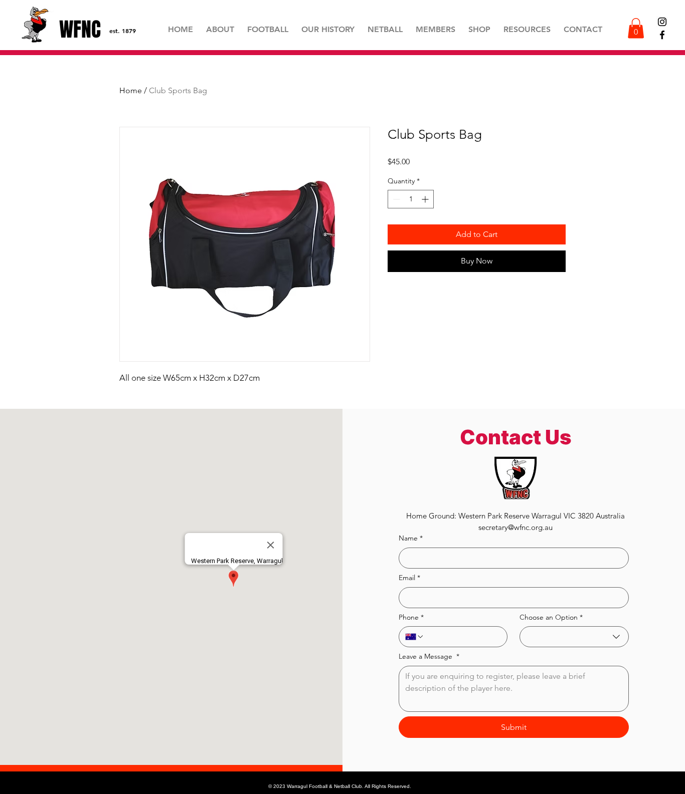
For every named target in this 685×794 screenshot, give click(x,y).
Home (130, 90)
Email (409, 577)
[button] (527, 29)
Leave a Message (429, 656)
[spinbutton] (411, 199)
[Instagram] (662, 22)
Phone (411, 617)
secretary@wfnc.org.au (515, 527)
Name (411, 538)
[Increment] (426, 199)
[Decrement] (395, 199)
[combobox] (574, 636)
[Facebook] (662, 35)
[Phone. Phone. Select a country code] (414, 637)
